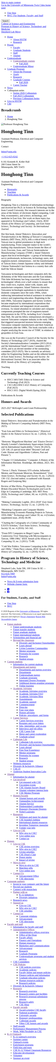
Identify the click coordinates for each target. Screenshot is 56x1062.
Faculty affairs (26, 937)
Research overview (28, 991)
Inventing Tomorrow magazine (33, 825)
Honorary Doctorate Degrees (32, 809)
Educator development (23, 1053)
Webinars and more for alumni (33, 817)
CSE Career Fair (27, 731)
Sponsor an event (21, 1058)
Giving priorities (26, 852)
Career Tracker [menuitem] (20, 85)
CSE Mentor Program (29, 793)
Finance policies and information (34, 975)
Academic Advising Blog (31, 696)
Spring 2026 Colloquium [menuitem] (25, 93)
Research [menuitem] (17, 42)
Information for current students (28, 664)
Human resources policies (31, 980)
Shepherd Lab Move (11, 32)
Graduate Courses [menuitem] (21, 79)
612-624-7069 (8, 573)
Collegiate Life (20, 739)
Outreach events (20, 1042)
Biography (6, 200)
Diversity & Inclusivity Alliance (28, 766)
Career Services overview (31, 720)
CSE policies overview (30, 967)
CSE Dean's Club (27, 854)
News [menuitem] (10, 87)
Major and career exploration (32, 734)
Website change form (17, 584)
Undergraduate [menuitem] (14, 58)
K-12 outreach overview (24, 1037)
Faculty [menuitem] (16, 47)
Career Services (20, 718)
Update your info (27, 828)
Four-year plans (26, 710)
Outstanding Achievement (31, 801)
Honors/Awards (20, 795)
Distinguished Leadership (31, 806)
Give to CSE (19, 830)
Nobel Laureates (27, 811)
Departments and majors (24, 667)
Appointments (25, 699)
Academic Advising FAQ (31, 694)
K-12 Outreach (14, 1034)
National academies (28, 1012)
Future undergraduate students (27, 627)
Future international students (26, 635)
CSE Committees (21, 961)
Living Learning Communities (33, 648)
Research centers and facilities (33, 994)
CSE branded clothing (29, 819)
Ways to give (19, 862)
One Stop (11, 13)
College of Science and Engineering (18, 23)
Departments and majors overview (35, 669)
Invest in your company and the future (31, 884)
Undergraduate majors (29, 675)
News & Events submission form (22, 581)
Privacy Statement (27, 616)
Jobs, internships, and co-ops (32, 726)
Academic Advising (22, 688)
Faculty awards (20, 1007)
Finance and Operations (30, 940)
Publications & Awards (12, 395)
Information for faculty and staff (28, 927)
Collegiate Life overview (31, 742)
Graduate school (26, 736)
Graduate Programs (28, 953)
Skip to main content (11, 2)
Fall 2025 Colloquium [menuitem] (23, 96)
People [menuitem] (10, 45)
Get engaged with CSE (30, 782)
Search (5, 21)
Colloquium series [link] (15, 90)
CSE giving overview (29, 846)
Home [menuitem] (10, 37)
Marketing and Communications (34, 945)
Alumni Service (26, 803)
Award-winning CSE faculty (32, 1010)
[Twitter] (8, 589)
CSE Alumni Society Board (32, 787)
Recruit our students (22, 886)
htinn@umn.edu (8, 151)
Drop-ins (23, 707)
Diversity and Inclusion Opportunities (37, 643)
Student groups (26, 659)
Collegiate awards (27, 1020)
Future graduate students (24, 632)
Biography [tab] (12, 189)
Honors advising (27, 712)
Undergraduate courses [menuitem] (24, 61)
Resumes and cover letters (31, 723)
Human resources (27, 943)
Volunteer (17, 1055)
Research (23, 656)
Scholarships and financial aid (27, 637)
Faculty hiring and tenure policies (34, 972)
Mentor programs (27, 651)
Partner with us (20, 892)
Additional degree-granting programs (36, 683)
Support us (18, 903)
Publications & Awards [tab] (18, 194)
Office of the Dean (28, 935)
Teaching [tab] (11, 192)
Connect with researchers (25, 889)
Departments (25, 672)
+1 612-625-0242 (9, 156)
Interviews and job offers (31, 728)
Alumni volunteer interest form (33, 790)
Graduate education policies (32, 978)
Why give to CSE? (28, 833)
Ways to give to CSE (29, 865)
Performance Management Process (29, 1028)
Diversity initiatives (28, 897)
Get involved (19, 779)
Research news (20, 900)
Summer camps (20, 1039)
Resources (18, 814)
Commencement (26, 704)
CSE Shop (24, 1004)
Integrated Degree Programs (32, 680)
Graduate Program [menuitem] (15, 69)
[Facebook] (8, 592)
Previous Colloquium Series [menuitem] (26, 98)
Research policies (27, 983)
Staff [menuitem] (15, 53)
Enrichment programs (23, 1045)
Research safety (26, 1002)
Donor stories (25, 857)
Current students (15, 661)
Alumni (10, 774)
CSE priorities (25, 911)
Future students (14, 624)
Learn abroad (25, 645)
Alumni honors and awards (32, 798)
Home (10, 116)
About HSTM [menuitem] (19, 39)
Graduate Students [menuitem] (21, 50)
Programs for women (29, 653)
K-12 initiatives (26, 895)
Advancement (25, 919)
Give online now (27, 836)
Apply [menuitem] (16, 74)
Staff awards (19, 1026)
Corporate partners (16, 881)
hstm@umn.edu (8, 576)
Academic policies (27, 970)
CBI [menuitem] (9, 104)
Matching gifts (26, 868)
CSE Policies (19, 964)
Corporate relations (28, 916)
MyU (9, 606)
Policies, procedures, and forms (34, 715)
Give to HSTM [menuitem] (14, 101)
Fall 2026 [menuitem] (23, 63)
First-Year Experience (29, 750)
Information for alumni (23, 777)
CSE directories (26, 878)
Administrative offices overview (34, 932)
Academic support (27, 702)
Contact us (24, 838)
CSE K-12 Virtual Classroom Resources (32, 1050)
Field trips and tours (22, 1047)
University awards (27, 1015)
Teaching (5, 367)
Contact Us (18, 873)
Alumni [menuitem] (16, 55)
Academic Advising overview (33, 691)
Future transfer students (24, 629)
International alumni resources (33, 822)
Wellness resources (22, 763)
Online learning (26, 686)
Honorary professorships (30, 1018)
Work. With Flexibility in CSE (27, 1031)
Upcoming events (27, 785)
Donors (10, 841)
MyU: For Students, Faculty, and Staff (25, 15)
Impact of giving (27, 860)
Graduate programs (28, 677)
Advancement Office (29, 876)
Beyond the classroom (23, 640)
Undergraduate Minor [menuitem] (23, 66)
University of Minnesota (30, 611)
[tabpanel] (28, 281)
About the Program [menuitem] (22, 71)
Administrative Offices (23, 929)
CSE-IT (17, 769)
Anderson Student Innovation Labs (29, 771)
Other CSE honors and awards (33, 1023)
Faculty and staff (15, 924)
